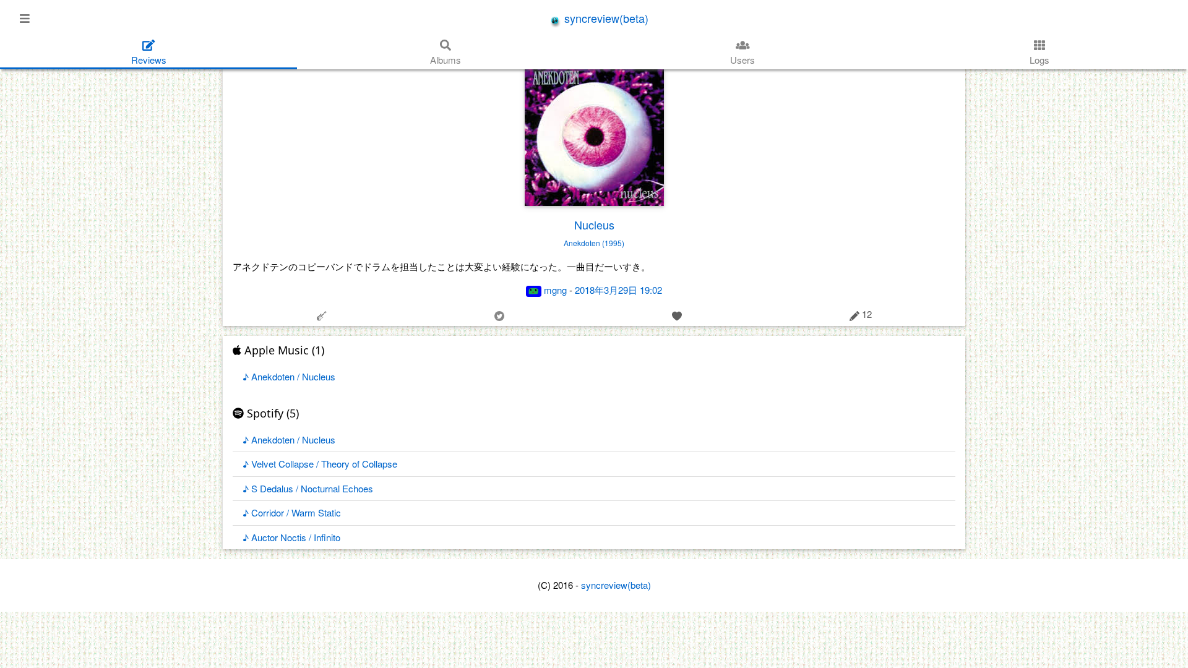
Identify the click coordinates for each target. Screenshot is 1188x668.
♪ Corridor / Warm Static (292, 512)
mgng (555, 289)
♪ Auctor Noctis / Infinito (291, 537)
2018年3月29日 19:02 (618, 289)
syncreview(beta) (604, 18)
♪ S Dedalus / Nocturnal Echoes (308, 488)
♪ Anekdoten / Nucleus (289, 376)
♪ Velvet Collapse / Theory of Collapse (320, 463)
